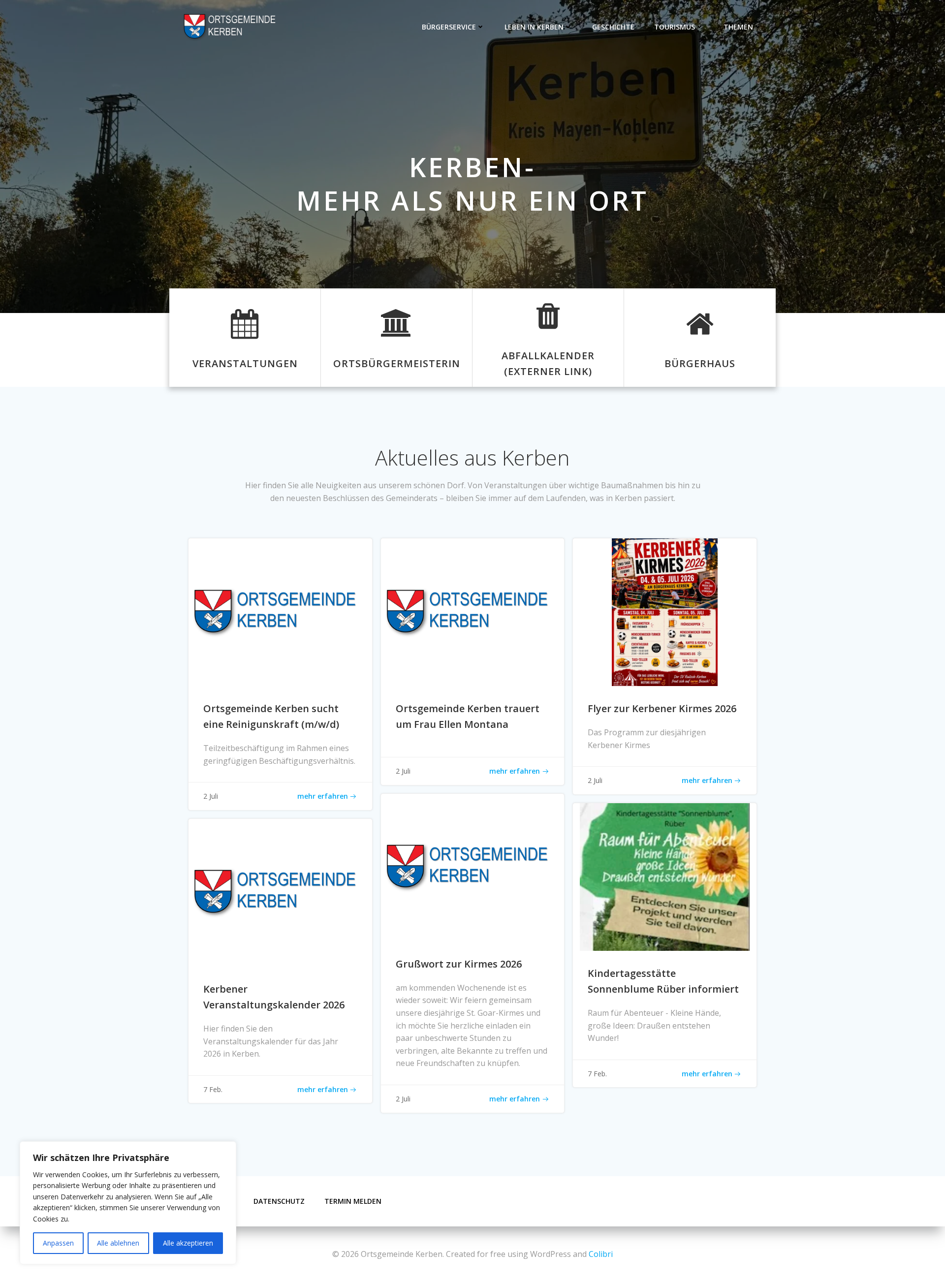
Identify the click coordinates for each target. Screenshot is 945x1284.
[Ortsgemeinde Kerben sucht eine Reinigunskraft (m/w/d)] (280, 611)
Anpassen (58, 1243)
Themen (738, 26)
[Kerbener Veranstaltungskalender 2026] (280, 891)
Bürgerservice (449, 26)
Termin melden (352, 1201)
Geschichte (613, 26)
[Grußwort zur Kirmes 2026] (473, 866)
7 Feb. (597, 1073)
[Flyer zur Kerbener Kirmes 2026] (664, 611)
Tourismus (674, 26)
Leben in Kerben (534, 26)
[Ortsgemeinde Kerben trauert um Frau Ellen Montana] (473, 611)
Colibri (601, 1254)
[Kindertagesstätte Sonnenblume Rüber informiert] (664, 876)
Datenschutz (279, 1201)
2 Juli (210, 796)
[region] (128, 1202)
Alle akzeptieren (188, 1243)
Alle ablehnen (118, 1243)
